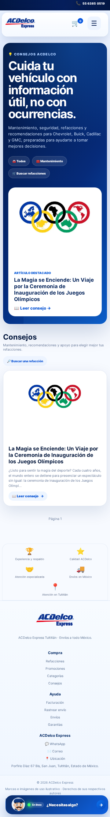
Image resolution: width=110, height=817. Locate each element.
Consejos (55, 683)
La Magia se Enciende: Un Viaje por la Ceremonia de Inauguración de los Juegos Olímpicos (53, 455)
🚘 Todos (19, 161)
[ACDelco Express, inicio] (20, 23)
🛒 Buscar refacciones (29, 173)
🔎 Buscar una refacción (25, 361)
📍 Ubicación (55, 759)
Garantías (55, 725)
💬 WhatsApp (55, 744)
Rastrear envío (55, 710)
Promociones (55, 669)
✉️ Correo (55, 751)
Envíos (55, 717)
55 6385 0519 (90, 3)
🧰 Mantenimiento (49, 161)
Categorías (55, 676)
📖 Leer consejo (28, 496)
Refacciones (55, 661)
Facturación (55, 703)
